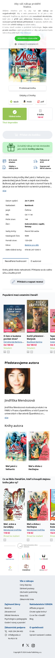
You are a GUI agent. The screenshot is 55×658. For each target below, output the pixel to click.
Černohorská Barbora (13, 342)
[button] (27, 44)
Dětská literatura (12, 615)
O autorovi (36, 261)
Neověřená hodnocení (15, 261)
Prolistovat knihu (27, 88)
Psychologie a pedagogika (16, 619)
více (4, 190)
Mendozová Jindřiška (12, 530)
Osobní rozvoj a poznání (15, 622)
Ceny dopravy (25, 585)
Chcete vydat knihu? (38, 611)
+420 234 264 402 (15, 631)
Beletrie (8, 608)
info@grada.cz (14, 635)
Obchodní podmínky (28, 592)
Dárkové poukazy (27, 588)
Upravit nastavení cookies (40, 635)
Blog (31, 619)
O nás (32, 631)
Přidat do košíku (30, 135)
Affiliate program (37, 608)
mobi (29, 101)
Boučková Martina (34, 342)
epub (16, 101)
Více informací (25, 33)
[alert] (27, 24)
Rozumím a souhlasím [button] (27, 38)
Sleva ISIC (24, 595)
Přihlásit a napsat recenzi (30, 281)
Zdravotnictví (10, 611)
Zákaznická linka (27, 599)
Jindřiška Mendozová (20, 400)
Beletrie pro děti (32, 245)
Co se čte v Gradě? (37, 615)
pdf (42, 101)
